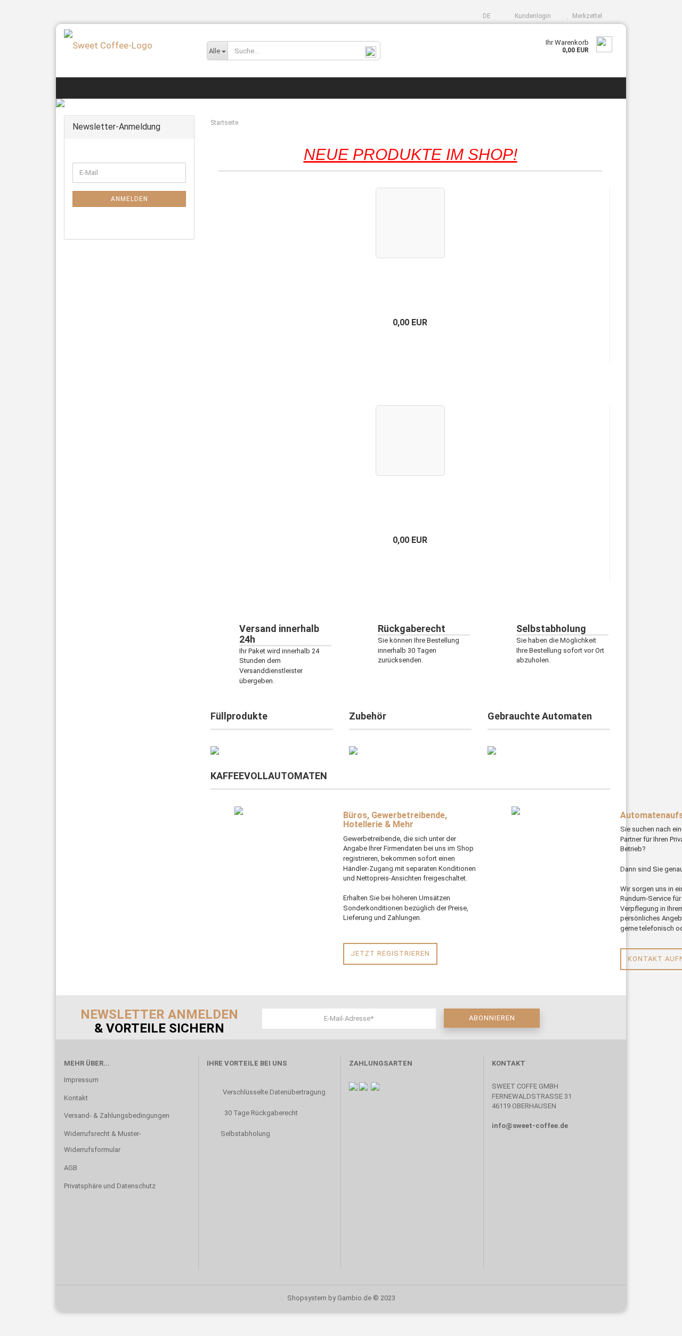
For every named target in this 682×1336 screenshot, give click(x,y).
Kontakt (76, 1098)
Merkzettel (585, 16)
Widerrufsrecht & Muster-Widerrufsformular (102, 1142)
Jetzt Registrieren (390, 953)
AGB (70, 1168)
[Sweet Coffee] (127, 45)
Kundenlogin (531, 16)
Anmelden (129, 199)
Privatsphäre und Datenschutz (110, 1186)
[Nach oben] (653, 1320)
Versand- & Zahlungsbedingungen (116, 1115)
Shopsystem (307, 1298)
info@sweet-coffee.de (530, 1126)
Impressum (81, 1080)
